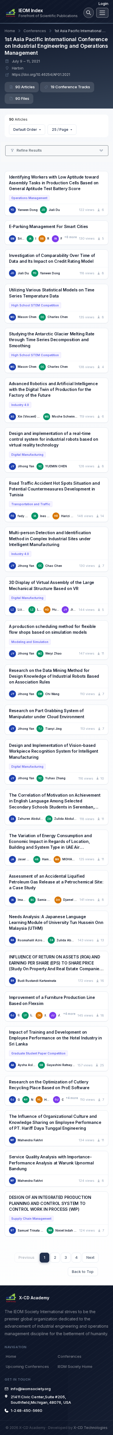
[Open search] (88, 13)
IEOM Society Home (75, 1366)
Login (103, 3)
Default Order (25, 129)
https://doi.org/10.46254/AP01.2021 (41, 74)
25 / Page (60, 129)
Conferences (34, 31)
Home (10, 31)
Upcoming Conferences (27, 1366)
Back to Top (83, 1271)
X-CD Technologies (90, 1427)
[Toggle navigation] (102, 13)
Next (90, 1257)
